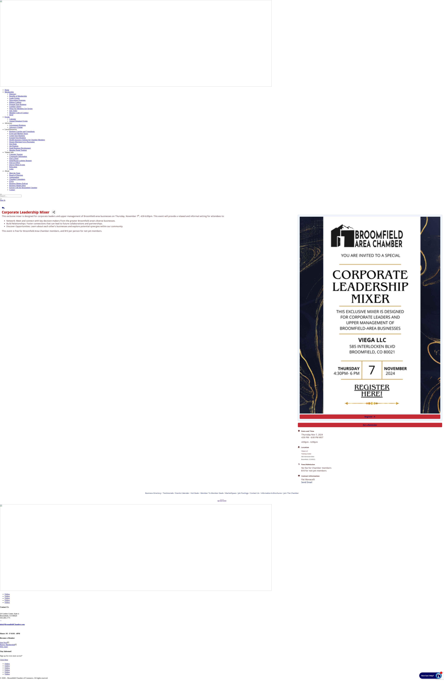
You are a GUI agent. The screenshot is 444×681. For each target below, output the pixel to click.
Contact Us (254, 493)
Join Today (13, 111)
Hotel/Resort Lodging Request (20, 161)
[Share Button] (53, 212)
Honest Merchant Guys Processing (22, 142)
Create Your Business (17, 136)
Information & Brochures (271, 493)
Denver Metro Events (17, 165)
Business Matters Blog (17, 186)
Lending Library (15, 106)
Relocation (13, 167)
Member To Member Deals (212, 493)
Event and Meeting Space (18, 134)
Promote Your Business (17, 104)
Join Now (3, 643)
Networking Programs (17, 100)
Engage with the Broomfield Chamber (23, 188)
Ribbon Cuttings (15, 102)
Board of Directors (16, 175)
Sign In (2, 200)
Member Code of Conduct (18, 113)
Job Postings (13, 146)
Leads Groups (14, 98)
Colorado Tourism (16, 154)
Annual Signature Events (18, 121)
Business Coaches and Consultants (22, 131)
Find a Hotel (13, 159)
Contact (12, 190)
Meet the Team (14, 173)
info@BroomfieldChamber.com (12, 624)
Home (7, 90)
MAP (11, 115)
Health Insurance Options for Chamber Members (27, 140)
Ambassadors (14, 177)
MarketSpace (230, 493)
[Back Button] (3, 208)
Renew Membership (7, 645)
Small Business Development (20, 148)
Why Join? (4, 647)
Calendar (12, 119)
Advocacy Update (16, 127)
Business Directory (153, 493)
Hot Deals (13, 144)
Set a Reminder (370, 425)
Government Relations (17, 125)
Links (11, 169)
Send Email (306, 482)
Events (7, 117)
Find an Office (14, 163)
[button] (430, 675)
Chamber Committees (17, 179)
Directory (12, 94)
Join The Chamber (291, 493)
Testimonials (168, 493)
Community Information (18, 156)
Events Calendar (182, 493)
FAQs (11, 181)
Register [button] (369, 416)
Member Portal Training (18, 150)
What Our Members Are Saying (20, 109)
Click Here (4, 660)
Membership (9, 92)
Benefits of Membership (18, 96)
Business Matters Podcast (18, 183)
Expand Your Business (17, 138)
